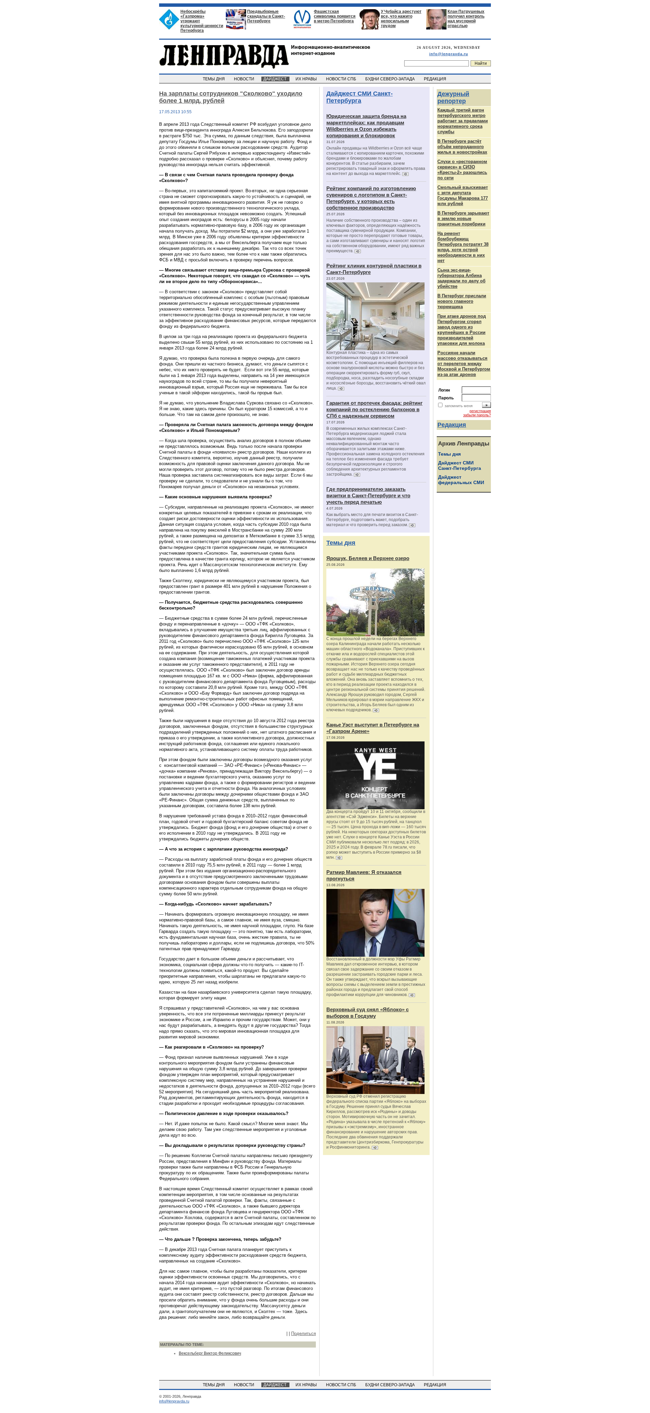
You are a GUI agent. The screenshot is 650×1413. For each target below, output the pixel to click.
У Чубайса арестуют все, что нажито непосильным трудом (401, 18)
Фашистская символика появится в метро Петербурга (334, 16)
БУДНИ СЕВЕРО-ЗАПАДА (390, 79)
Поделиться (303, 1333)
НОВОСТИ (244, 79)
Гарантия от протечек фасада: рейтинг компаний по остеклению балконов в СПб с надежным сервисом (374, 409)
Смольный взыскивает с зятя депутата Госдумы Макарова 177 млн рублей (462, 195)
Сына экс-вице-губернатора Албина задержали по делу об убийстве (461, 278)
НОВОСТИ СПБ (341, 79)
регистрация (480, 411)
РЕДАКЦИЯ (435, 79)
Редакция (451, 424)
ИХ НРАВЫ (307, 79)
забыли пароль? (477, 415)
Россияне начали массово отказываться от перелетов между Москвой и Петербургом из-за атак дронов (463, 363)
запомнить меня (459, 406)
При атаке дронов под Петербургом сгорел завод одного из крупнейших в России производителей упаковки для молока (461, 330)
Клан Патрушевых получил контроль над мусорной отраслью (466, 18)
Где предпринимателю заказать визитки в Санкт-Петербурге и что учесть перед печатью (368, 495)
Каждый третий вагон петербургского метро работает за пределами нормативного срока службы (462, 120)
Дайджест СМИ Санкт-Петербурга (359, 97)
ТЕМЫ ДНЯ (214, 79)
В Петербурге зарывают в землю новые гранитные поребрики (463, 218)
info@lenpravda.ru (448, 54)
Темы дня (340, 542)
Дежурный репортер (453, 97)
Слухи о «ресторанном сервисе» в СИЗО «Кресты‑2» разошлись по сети (462, 169)
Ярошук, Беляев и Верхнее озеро (367, 558)
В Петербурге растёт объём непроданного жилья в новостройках (462, 147)
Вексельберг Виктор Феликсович (210, 1353)
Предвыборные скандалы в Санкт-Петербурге (266, 16)
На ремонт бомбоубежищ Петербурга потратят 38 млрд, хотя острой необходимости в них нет (463, 247)
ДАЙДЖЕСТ (275, 79)
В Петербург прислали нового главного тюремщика (461, 301)
